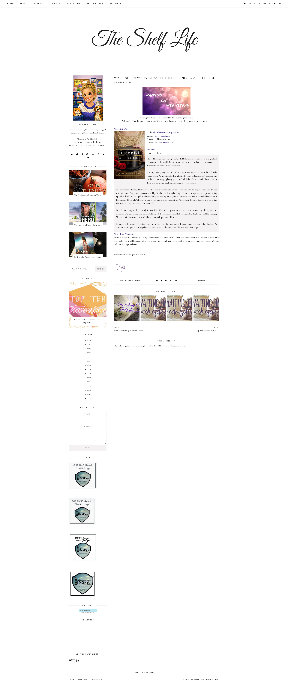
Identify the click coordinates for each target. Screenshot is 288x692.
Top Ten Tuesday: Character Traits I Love (88, 195)
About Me (37, 4)
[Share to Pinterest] (166, 281)
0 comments (201, 280)
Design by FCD (212, 679)
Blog (23, 4)
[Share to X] (157, 281)
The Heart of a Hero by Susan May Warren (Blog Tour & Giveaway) (88, 225)
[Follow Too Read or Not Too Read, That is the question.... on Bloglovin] (87, 611)
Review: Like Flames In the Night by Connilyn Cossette (88, 257)
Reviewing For (95, 4)
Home (10, 4)
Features (115, 4)
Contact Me (73, 4)
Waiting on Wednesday (131, 280)
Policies (54, 4)
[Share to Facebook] (161, 281)
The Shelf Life (197, 679)
